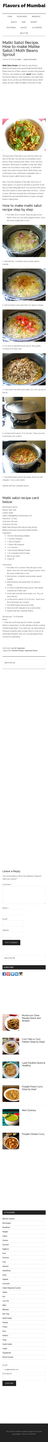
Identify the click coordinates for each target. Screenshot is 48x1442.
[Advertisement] (24, 101)
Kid (3, 1297)
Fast (4, 1253)
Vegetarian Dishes (31, 650)
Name (5, 908)
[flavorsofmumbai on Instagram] (21, 975)
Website (5, 930)
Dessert (5, 1245)
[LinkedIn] (16, 975)
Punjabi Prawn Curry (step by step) (32, 1088)
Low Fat (13, 648)
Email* (4, 1365)
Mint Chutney (29, 1110)
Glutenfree (6, 1271)
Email (5, 919)
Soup (4, 1340)
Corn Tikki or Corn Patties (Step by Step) (33, 1040)
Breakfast (6, 1227)
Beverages (6, 1223)
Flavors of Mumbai (24, 5)
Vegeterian (21, 648)
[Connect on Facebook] (4, 975)
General (5, 1266)
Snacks (5, 1335)
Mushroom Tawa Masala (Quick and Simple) (31, 1018)
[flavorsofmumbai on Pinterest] (8, 975)
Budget (5, 1232)
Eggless (5, 1249)
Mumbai (5, 1309)
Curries (5, 1240)
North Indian (7, 1318)
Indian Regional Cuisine (11, 1288)
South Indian (7, 1344)
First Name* (7, 1374)
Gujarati (5, 1279)
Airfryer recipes (8, 1219)
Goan (4, 1275)
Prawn (4, 1327)
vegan (4, 1348)
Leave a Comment (29, 59)
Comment (6, 884)
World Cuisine (7, 1357)
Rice (4, 1331)
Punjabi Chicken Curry (33, 1134)
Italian (4, 1292)
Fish (4, 1262)
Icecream (6, 1284)
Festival (5, 1258)
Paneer (5, 1322)
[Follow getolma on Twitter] (12, 975)
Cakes (4, 1236)
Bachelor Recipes (18, 650)
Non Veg (5, 1314)
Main (4, 1305)
